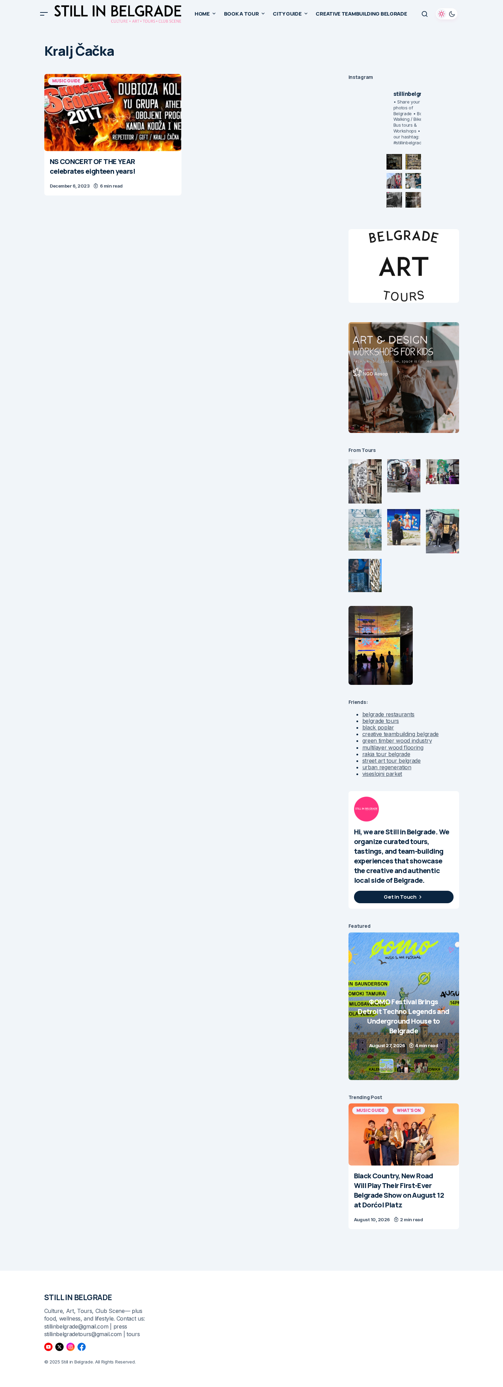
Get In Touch (400, 896)
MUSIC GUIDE (66, 81)
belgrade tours (380, 720)
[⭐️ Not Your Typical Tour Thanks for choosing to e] (394, 181)
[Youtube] (48, 1346)
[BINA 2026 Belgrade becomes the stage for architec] (413, 200)
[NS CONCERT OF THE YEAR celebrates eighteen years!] (112, 112)
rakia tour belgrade (386, 754)
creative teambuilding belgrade (400, 734)
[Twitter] (59, 1346)
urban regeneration (386, 767)
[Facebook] (81, 1346)
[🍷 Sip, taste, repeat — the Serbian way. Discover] (394, 162)
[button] (44, 14)
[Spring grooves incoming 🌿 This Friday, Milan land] (413, 181)
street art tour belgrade (391, 760)
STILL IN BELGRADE (78, 1297)
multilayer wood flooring (392, 747)
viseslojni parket (382, 773)
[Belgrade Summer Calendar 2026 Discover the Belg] (413, 162)
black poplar (378, 727)
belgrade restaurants (388, 714)
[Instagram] (70, 1346)
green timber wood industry (397, 740)
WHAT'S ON (409, 1110)
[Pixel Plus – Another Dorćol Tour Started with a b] (394, 200)
